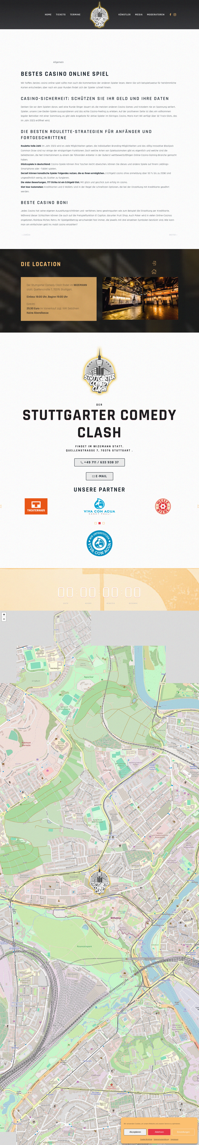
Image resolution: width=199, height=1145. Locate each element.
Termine (75, 14)
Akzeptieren (135, 1132)
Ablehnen (159, 1132)
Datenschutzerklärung (161, 1139)
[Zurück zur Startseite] (99, 14)
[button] (99, 879)
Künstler (124, 14)
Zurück (26, 235)
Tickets (61, 14)
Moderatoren (156, 14)
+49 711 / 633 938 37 (101, 462)
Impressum (174, 1139)
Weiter (172, 235)
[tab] (96, 523)
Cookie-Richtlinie (146, 1139)
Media (139, 14)
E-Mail (101, 476)
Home (48, 14)
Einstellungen (183, 1132)
